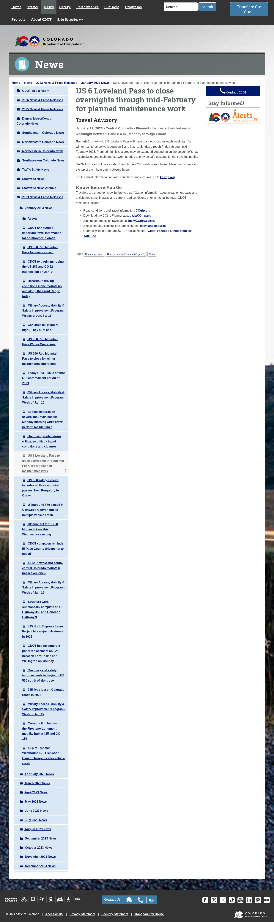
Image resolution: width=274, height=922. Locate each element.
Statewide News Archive (38, 188)
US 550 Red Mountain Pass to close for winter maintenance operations (40, 358)
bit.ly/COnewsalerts (141, 220)
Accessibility (54, 914)
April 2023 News (36, 792)
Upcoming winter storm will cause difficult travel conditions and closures (41, 441)
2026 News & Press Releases (42, 100)
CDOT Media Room (35, 90)
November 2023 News (40, 856)
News (49, 7)
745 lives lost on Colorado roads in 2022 (43, 692)
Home (16, 7)
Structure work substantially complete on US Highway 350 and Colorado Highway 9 (43, 609)
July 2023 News (35, 820)
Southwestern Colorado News (42, 160)
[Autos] (59, 899)
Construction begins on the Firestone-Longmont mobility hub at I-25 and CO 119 (41, 731)
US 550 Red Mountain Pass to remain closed (40, 250)
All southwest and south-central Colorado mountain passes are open (42, 568)
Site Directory (69, 19)
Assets (32, 218)
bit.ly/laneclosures (153, 225)
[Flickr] (266, 900)
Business (111, 7)
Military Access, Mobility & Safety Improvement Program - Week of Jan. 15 (43, 397)
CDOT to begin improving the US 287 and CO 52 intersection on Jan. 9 (43, 266)
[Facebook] (205, 900)
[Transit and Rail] (33, 899)
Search (207, 6)
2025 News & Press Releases (42, 109)
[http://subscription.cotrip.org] (233, 115)
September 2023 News (40, 838)
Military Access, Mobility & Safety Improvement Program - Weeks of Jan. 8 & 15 (43, 310)
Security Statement (114, 914)
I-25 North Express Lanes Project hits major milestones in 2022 (43, 631)
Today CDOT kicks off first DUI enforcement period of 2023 (43, 378)
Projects (18, 19)
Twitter (150, 230)
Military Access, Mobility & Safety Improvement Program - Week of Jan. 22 (43, 587)
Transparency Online (149, 914)
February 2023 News (39, 774)
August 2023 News (37, 829)
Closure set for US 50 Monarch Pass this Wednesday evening (40, 529)
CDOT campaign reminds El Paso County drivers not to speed (43, 548)
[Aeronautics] (42, 899)
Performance (87, 7)
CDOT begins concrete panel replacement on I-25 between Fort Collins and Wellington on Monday (41, 653)
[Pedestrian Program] (68, 899)
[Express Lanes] (11, 899)
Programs (133, 7)
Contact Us (112, 899)
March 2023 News (37, 783)
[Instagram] (222, 900)
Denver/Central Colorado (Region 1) (126, 254)
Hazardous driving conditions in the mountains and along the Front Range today (42, 288)
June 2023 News (36, 810)
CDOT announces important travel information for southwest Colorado (41, 233)
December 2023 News (40, 866)
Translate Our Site (249, 9)
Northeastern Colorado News (42, 151)
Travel (32, 7)
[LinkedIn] (249, 900)
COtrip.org (167, 177)
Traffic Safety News (35, 169)
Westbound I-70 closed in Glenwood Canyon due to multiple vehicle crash (43, 510)
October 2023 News (38, 847)
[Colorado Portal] (251, 913)
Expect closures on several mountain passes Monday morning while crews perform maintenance (42, 419)
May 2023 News (35, 801)
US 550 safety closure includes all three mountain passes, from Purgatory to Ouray (41, 488)
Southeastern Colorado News (42, 132)
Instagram (180, 230)
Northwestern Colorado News (42, 142)
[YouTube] (240, 900)
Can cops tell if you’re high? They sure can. (40, 327)
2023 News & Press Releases (56, 82)
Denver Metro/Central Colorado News (34, 121)
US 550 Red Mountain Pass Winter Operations (40, 342)
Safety (65, 7)
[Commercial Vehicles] (77, 899)
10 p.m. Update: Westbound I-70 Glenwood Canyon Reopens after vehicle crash (43, 755)
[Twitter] (214, 900)
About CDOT (41, 19)
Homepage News (94, 254)
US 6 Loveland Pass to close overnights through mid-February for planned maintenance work (43, 463)
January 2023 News (95, 82)
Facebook (164, 230)
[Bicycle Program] (24, 899)
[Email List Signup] (257, 900)
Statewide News (33, 178)
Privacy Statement (82, 914)
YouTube (89, 236)
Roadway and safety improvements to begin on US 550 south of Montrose (43, 675)
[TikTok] (231, 900)
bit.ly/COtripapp (141, 215)
